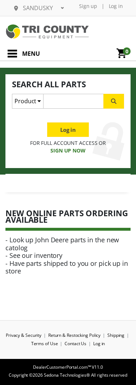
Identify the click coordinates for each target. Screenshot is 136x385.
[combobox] (73, 101)
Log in (116, 6)
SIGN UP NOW (68, 150)
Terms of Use (44, 343)
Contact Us (75, 343)
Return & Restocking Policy (74, 335)
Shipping (115, 335)
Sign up (88, 6)
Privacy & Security (23, 335)
